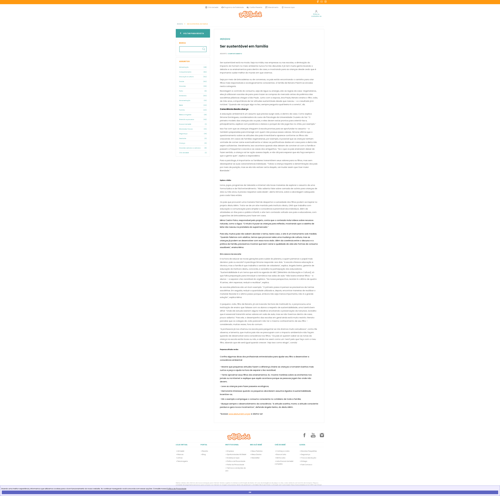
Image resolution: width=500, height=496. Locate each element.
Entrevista (193, 96)
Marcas (180, 454)
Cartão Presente (255, 7)
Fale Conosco (306, 464)
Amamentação (193, 100)
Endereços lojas (233, 458)
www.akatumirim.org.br (240, 413)
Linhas (180, 458)
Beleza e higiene (193, 115)
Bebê (193, 105)
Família (193, 110)
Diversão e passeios (193, 119)
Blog (204, 454)
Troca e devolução (308, 458)
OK (250, 492)
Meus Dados (256, 454)
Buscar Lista (281, 454)
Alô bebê (180, 451)
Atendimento (273, 7)
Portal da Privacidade (235, 464)
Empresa (230, 451)
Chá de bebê (213, 7)
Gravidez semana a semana (193, 148)
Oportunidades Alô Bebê (236, 454)
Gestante (193, 138)
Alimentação (193, 67)
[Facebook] (304, 436)
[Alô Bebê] (239, 436)
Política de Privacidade (176, 488)
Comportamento (193, 72)
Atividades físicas (193, 129)
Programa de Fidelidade (234, 7)
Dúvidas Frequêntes (309, 451)
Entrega (304, 461)
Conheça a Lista (282, 451)
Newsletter (256, 458)
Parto (193, 91)
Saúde (193, 81)
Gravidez (193, 86)
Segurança (193, 134)
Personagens (182, 461)
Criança (193, 143)
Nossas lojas (289, 7)
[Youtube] (313, 436)
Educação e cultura (193, 77)
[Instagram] (322, 436)
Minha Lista (280, 458)
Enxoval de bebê (193, 124)
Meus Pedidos (257, 451)
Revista (205, 451)
